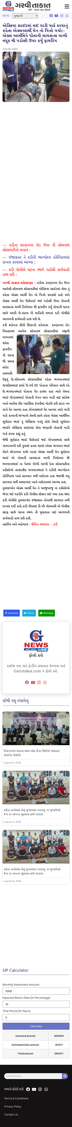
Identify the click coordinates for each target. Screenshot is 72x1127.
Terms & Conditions (16, 1098)
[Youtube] (33, 682)
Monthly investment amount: (21, 984)
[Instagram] (39, 682)
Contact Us (11, 1114)
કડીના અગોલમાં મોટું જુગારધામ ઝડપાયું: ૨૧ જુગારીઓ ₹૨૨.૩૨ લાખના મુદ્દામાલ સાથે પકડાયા (32, 812)
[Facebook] (27, 682)
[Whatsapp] (45, 682)
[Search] (65, 1076)
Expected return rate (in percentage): (27, 997)
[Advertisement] (36, 141)
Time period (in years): (17, 1011)
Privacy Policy (12, 1106)
